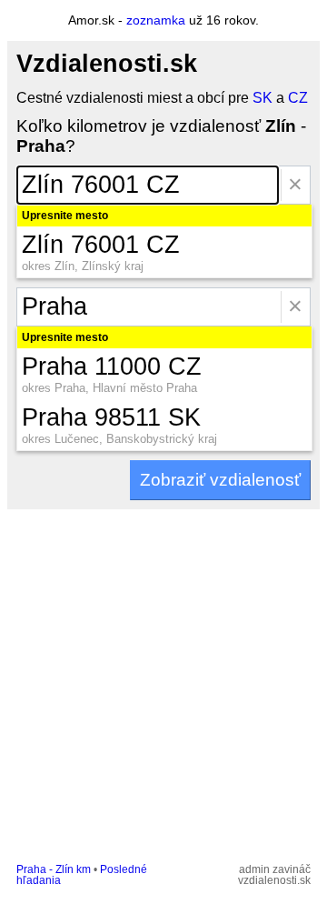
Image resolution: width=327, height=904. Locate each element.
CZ (298, 97)
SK (262, 97)
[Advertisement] (163, 682)
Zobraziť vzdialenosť (220, 479)
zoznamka (155, 20)
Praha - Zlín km (53, 869)
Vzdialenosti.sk (106, 63)
